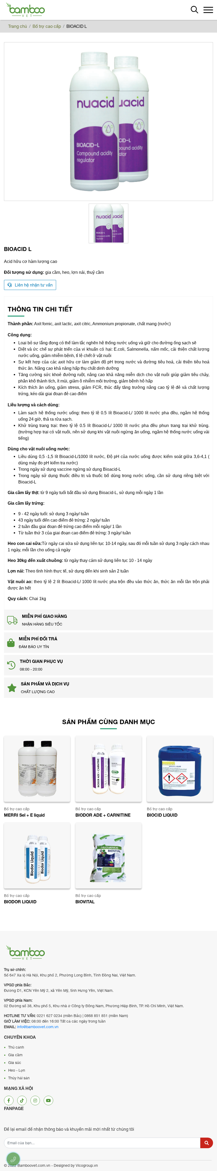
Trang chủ (17, 26)
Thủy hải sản (19, 1078)
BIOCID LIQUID (162, 814)
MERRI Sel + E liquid (24, 814)
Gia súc (14, 1062)
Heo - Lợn (16, 1070)
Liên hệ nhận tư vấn (33, 285)
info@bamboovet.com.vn (37, 1027)
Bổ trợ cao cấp (47, 26)
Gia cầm (15, 1055)
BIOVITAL (84, 901)
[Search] (206, 1143)
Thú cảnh (16, 1047)
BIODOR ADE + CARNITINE (102, 814)
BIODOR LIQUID (20, 901)
